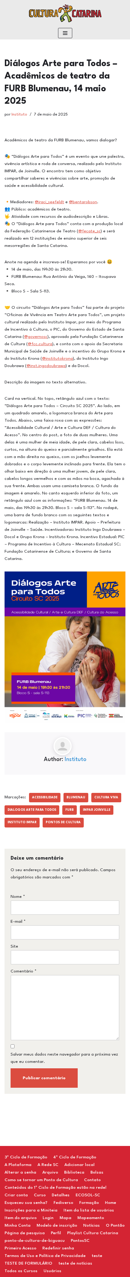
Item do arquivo (21, 1218)
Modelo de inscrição (57, 1225)
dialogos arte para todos (32, 809)
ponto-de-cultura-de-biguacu (35, 1240)
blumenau (76, 797)
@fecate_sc (89, 231)
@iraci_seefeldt (49, 202)
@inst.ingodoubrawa (46, 366)
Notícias (91, 1225)
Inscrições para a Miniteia (31, 1210)
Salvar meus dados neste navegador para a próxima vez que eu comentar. (64, 1058)
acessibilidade (44, 797)
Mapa (65, 1218)
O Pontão (115, 1225)
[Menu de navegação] (65, 33)
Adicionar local (79, 1165)
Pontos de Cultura (63, 822)
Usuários (52, 1271)
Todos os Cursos (21, 1271)
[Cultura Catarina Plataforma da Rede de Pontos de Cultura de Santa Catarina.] (65, 13)
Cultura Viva (106, 797)
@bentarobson (83, 202)
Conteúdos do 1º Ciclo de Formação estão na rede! (55, 1187)
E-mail (18, 921)
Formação (89, 1203)
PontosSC (80, 1240)
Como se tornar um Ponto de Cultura (41, 1180)
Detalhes (61, 1195)
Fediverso (63, 1203)
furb (69, 809)
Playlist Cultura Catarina (92, 1233)
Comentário (24, 971)
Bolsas (96, 1172)
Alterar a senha (20, 1172)
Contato (92, 1180)
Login (48, 1218)
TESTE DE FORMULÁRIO (28, 1263)
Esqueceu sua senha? (26, 1203)
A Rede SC (47, 1165)
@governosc (35, 337)
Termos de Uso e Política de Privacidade (45, 1256)
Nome (18, 897)
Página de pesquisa (25, 1233)
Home (110, 1203)
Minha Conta (18, 1225)
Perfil (56, 1233)
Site (14, 946)
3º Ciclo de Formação (26, 1157)
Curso (40, 1195)
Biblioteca (74, 1172)
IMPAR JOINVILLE (96, 809)
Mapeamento (90, 1218)
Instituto (19, 114)
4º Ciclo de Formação (74, 1157)
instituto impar (22, 822)
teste (97, 1256)
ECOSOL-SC (88, 1195)
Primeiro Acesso (20, 1248)
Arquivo (50, 1172)
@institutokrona (57, 358)
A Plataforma (18, 1165)
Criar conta (16, 1195)
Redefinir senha (58, 1248)
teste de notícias (75, 1263)
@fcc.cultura (40, 344)
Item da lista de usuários (88, 1210)
